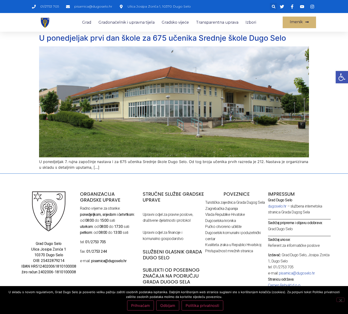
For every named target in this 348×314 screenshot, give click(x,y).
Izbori (250, 22)
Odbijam (167, 305)
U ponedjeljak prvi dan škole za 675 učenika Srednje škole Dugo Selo (162, 38)
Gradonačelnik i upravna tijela (126, 22)
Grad (86, 22)
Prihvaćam (140, 305)
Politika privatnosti (202, 305)
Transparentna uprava (217, 22)
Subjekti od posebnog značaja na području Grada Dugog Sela (171, 276)
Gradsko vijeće (175, 22)
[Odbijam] (340, 300)
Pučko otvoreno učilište (223, 226)
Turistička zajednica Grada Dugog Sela (235, 202)
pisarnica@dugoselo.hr (297, 273)
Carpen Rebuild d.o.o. (284, 285)
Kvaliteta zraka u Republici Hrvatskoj (233, 245)
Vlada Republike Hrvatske (225, 214)
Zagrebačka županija (221, 208)
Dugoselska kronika (220, 220)
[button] (273, 6)
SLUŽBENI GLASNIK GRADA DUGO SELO (172, 254)
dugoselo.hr (277, 206)
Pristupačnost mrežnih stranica (229, 251)
